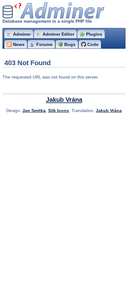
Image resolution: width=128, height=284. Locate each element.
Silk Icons (58, 110)
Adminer (38, 11)
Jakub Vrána (64, 99)
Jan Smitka (34, 110)
